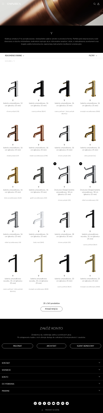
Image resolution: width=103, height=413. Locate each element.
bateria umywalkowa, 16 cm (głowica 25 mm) (38, 104)
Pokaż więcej (51, 309)
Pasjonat (17, 346)
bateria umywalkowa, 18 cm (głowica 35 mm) (64, 235)
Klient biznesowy (85, 346)
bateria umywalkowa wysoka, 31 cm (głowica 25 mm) (90, 236)
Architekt (51, 346)
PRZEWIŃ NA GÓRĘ (52, 410)
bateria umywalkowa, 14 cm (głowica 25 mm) (12, 104)
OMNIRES (8, 61)
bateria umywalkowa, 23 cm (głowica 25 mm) (64, 279)
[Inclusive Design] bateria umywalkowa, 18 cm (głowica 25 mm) (64, 192)
